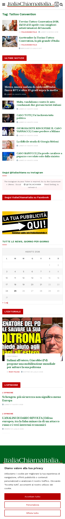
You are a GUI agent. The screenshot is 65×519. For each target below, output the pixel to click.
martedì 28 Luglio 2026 (33, 372)
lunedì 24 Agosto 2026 (16, 94)
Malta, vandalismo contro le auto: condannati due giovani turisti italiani (39, 103)
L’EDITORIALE (12, 356)
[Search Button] (61, 4)
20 (32, 284)
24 (7, 291)
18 (15, 284)
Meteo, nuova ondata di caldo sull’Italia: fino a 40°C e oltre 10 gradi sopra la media (31, 88)
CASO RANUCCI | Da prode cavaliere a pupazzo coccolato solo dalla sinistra (39, 155)
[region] (32, 491)
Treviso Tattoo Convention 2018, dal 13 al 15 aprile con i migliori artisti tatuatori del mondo (39, 24)
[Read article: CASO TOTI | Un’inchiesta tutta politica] (8, 118)
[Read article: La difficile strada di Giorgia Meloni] (8, 144)
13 (32, 278)
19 (23, 284)
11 (15, 278)
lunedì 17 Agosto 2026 (13, 404)
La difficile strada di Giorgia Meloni (38, 141)
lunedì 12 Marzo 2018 (49, 32)
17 (7, 284)
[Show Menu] (3, 4)
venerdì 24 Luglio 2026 (14, 429)
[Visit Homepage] (32, 4)
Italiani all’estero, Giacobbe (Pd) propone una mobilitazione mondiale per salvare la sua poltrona (31, 364)
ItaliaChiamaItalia (29, 32)
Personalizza (32, 505)
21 (41, 284)
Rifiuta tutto (32, 513)
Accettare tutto (32, 496)
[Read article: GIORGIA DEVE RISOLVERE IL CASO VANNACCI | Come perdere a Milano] (8, 131)
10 (7, 278)
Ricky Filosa (14, 372)
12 (23, 278)
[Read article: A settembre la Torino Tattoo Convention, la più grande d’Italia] (9, 41)
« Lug (5, 302)
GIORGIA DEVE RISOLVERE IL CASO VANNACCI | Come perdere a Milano (39, 130)
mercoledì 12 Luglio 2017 (31, 48)
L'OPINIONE (7, 393)
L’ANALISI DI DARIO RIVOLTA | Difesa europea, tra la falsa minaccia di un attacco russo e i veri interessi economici (30, 421)
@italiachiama (33, 185)
